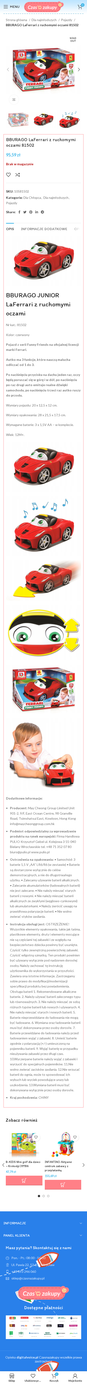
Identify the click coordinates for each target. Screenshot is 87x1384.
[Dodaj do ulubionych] (8, 174)
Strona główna (17, 20)
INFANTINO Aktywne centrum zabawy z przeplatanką (58, 1166)
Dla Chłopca (32, 198)
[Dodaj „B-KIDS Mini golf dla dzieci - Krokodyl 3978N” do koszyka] (24, 1180)
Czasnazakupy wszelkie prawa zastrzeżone (49, 1359)
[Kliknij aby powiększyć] (14, 99)
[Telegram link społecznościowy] (42, 212)
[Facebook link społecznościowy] (19, 212)
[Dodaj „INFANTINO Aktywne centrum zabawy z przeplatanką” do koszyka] (63, 1185)
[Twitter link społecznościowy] (25, 212)
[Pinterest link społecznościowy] (31, 212)
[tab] (10, 228)
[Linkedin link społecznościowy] (36, 212)
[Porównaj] (17, 174)
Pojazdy (67, 20)
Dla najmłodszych (44, 20)
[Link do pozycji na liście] (43, 1271)
